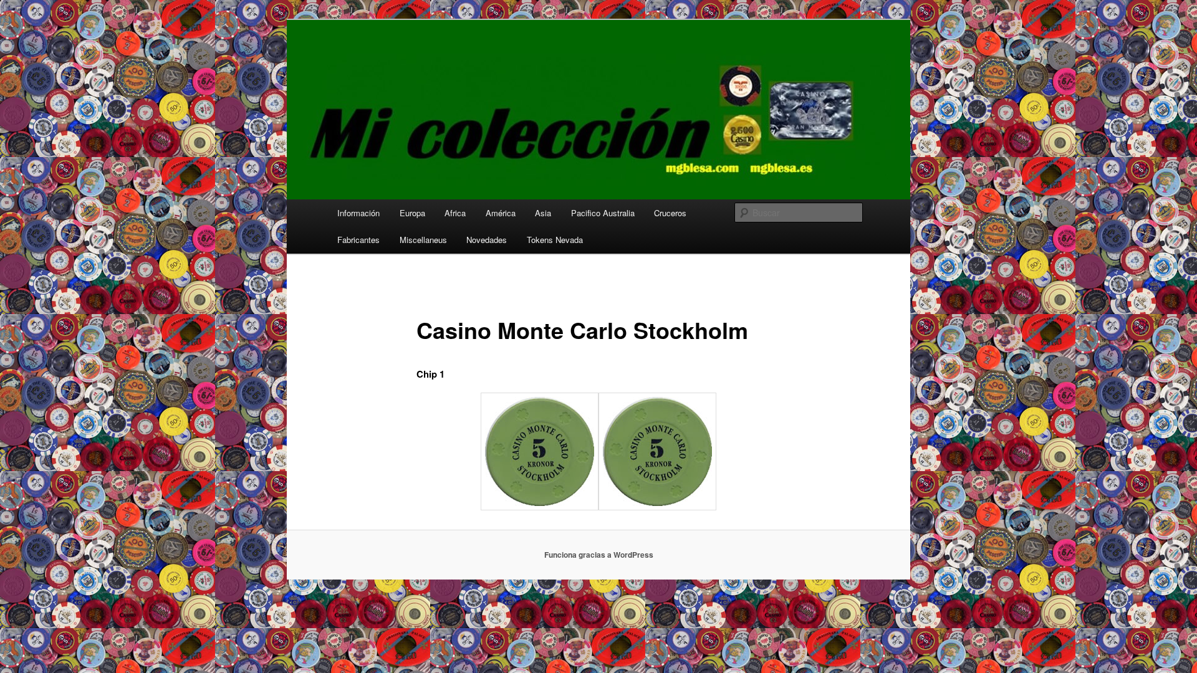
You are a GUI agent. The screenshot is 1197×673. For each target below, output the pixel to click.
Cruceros (670, 213)
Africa (455, 213)
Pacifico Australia (603, 213)
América (501, 213)
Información (358, 213)
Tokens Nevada (555, 240)
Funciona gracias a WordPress (598, 554)
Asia (543, 213)
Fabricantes (358, 240)
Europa (412, 213)
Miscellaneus (423, 240)
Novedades (486, 240)
